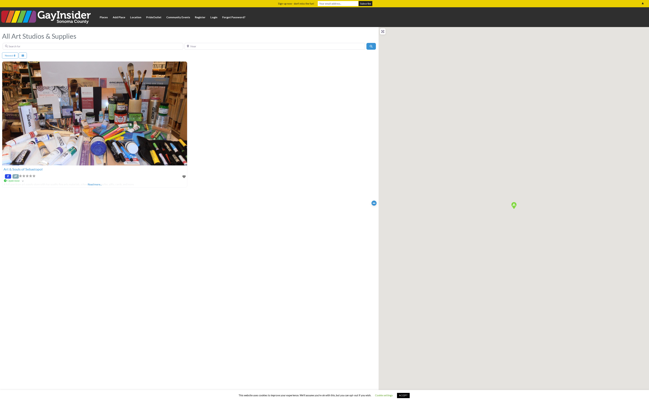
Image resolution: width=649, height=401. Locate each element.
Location (135, 17)
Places (104, 17)
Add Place (119, 17)
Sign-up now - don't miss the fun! (296, 3)
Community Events (178, 17)
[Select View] (23, 55)
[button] (95, 181)
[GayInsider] (46, 17)
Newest (9, 55)
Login (213, 17)
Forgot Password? (233, 17)
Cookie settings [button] (384, 395)
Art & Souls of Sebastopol (23, 169)
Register (200, 17)
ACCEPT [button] (403, 395)
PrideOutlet (153, 17)
